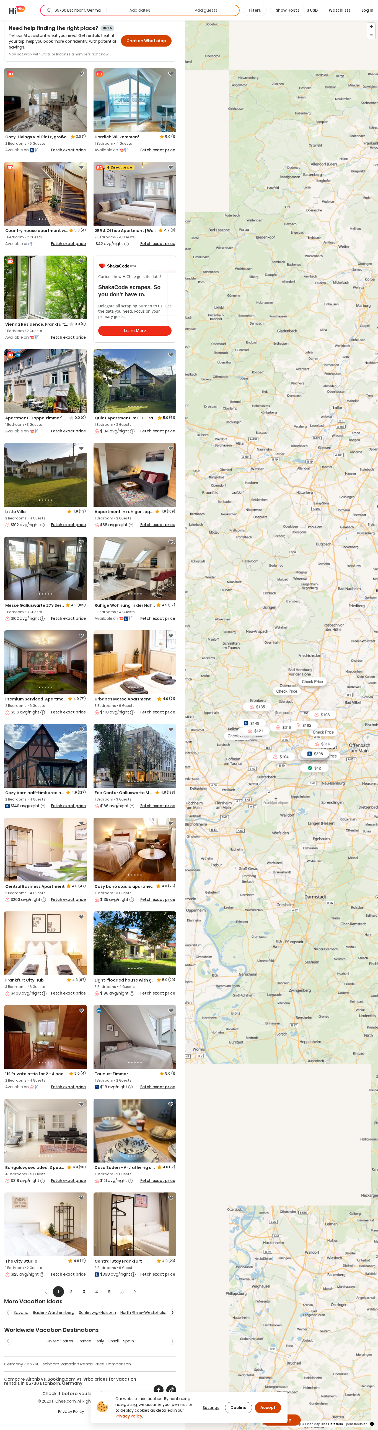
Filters (255, 10)
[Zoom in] (371, 27)
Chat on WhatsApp (146, 41)
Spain (128, 1341)
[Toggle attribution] (372, 1424)
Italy (100, 1341)
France (84, 1341)
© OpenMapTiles (314, 1423)
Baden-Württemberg (53, 1312)
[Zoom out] (371, 35)
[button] (312, 10)
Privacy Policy (71, 1411)
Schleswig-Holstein (97, 1312)
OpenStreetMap (355, 1423)
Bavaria (21, 1312)
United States (60, 1341)
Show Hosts (287, 10)
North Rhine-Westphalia (143, 1312)
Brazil (113, 1341)
